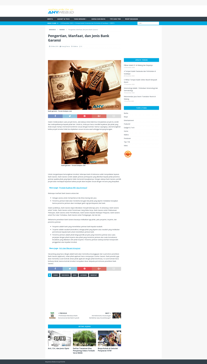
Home (126, 131)
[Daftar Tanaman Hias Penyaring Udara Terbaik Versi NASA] (84, 338)
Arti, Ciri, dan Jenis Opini (58, 348)
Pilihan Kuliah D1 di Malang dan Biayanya (138, 65)
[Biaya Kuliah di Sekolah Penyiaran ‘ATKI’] (109, 338)
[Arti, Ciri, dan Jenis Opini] (59, 338)
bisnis (55, 275)
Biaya (126, 117)
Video (126, 146)
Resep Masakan (131, 19)
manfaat (94, 275)
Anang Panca (65, 46)
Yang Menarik (79, 19)
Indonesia (65, 275)
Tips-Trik (127, 142)
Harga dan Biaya (98, 19)
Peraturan (127, 138)
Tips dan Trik (115, 19)
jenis (74, 275)
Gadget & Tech (63, 19)
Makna (75, 46)
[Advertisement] (134, 11)
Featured (127, 124)
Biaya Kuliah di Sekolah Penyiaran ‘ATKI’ (108, 349)
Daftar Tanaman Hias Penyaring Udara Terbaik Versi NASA (84, 350)
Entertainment (129, 120)
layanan (83, 275)
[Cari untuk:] (148, 23)
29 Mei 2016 (54, 46)
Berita (50, 19)
